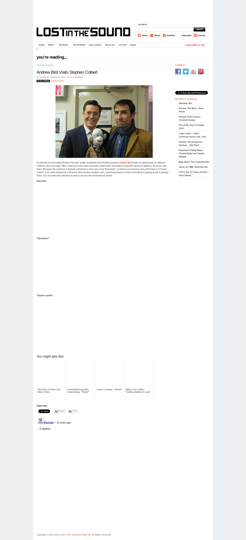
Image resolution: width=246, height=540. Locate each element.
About (157, 35)
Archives (171, 35)
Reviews (62, 45)
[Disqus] (104, 461)
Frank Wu (44, 77)
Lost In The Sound (69, 535)
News (50, 45)
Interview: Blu (185, 103)
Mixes (133, 45)
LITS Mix (122, 45)
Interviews (79, 45)
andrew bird (57, 81)
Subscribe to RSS (195, 45)
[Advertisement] (123, 12)
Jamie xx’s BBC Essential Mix (193, 167)
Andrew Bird (125, 162)
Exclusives (95, 45)
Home (144, 35)
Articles (110, 45)
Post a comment (75, 77)
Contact (201, 35)
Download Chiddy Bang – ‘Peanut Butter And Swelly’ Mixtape (192, 153)
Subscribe (186, 35)
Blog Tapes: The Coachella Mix (194, 162)
